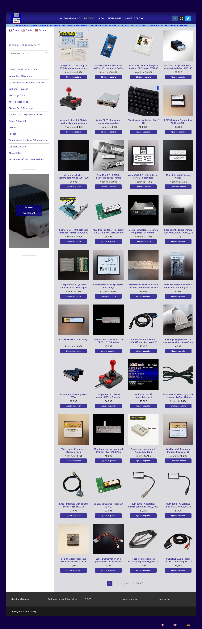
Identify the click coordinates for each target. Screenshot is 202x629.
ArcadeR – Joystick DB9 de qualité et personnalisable (73, 121)
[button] (178, 77)
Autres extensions (18, 101)
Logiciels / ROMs (17, 146)
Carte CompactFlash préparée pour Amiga (108, 286)
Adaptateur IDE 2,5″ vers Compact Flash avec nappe (73, 286)
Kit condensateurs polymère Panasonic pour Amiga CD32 (178, 286)
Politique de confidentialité (62, 599)
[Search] (45, 53)
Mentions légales (20, 599)
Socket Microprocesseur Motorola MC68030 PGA (73, 560)
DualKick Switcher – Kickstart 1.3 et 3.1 (108, 505)
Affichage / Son (17, 95)
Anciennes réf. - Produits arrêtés (26, 159)
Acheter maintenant (29, 210)
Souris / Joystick (17, 121)
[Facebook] (175, 18)
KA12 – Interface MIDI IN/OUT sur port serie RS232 (73, 505)
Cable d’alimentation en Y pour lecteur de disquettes (108, 560)
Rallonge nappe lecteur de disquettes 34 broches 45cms (178, 340)
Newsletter (165, 599)
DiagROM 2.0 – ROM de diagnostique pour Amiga (108, 176)
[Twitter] (188, 18)
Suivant (137, 583)
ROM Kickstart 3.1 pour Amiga (73, 339)
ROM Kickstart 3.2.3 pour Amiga (178, 176)
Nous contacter (130, 599)
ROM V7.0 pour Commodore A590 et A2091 (178, 121)
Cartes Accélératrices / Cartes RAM (28, 82)
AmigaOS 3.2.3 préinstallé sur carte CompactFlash (143, 176)
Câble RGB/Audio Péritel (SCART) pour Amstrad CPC (143, 340)
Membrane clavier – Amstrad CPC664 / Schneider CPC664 (143, 286)
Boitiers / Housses (18, 88)
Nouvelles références (20, 76)
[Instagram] (181, 18)
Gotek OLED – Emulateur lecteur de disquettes (108, 121)
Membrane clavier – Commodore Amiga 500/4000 (73, 176)
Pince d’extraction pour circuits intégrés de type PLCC (143, 560)
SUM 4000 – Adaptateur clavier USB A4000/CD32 (178, 505)
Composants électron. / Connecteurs (28, 140)
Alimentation (15, 153)
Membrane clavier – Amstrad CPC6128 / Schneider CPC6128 (108, 342)
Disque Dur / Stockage (21, 108)
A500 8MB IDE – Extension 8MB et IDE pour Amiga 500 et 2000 (108, 68)
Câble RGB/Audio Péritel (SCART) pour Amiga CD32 (178, 560)
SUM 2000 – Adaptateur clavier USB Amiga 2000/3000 (143, 505)
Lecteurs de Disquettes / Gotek (25, 114)
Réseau (13, 133)
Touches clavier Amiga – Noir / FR (143, 121)
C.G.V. (88, 599)
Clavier (12, 127)
